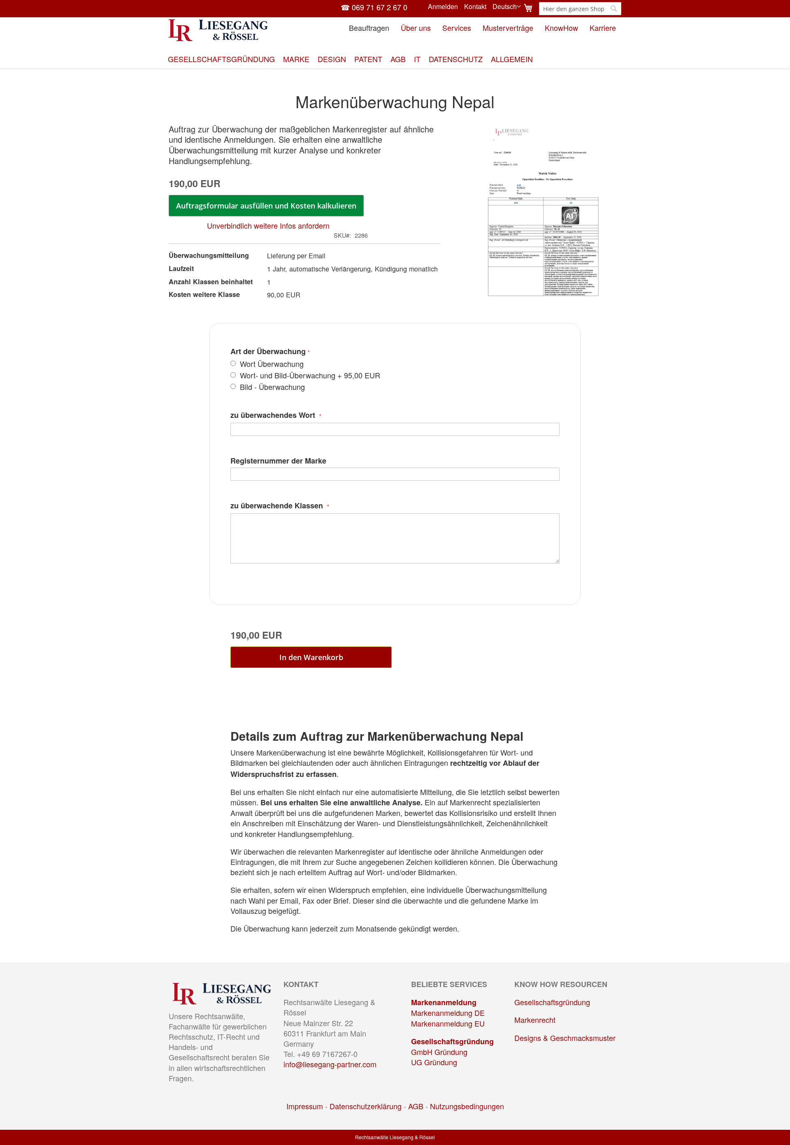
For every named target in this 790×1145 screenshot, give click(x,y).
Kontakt (475, 6)
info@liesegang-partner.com (329, 1064)
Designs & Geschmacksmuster (565, 1037)
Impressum (304, 1106)
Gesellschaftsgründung (452, 1041)
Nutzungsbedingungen (467, 1106)
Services (456, 27)
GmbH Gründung (439, 1051)
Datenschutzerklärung (366, 1106)
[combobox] (580, 8)
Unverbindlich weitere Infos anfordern (268, 225)
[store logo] (218, 30)
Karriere (603, 27)
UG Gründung (434, 1062)
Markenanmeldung (443, 1002)
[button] (507, 6)
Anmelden (443, 6)
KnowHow (561, 27)
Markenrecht (534, 1019)
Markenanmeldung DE (448, 1012)
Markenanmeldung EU (448, 1023)
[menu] (395, 59)
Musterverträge (508, 27)
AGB (415, 1106)
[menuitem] (221, 59)
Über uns (416, 27)
